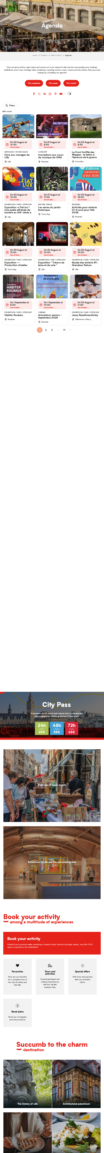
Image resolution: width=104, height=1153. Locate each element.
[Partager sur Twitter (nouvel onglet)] (39, 94)
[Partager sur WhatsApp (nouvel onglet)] (50, 94)
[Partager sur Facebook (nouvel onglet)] (33, 94)
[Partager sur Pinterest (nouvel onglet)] (55, 94)
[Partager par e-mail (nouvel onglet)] (61, 94)
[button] (69, 94)
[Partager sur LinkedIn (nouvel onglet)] (44, 94)
